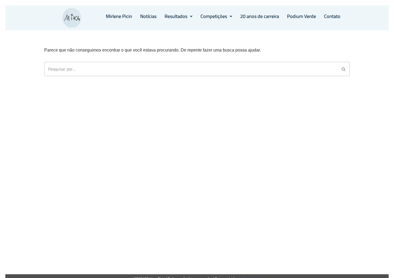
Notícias (148, 16)
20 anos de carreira (259, 16)
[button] (178, 16)
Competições (213, 16)
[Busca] (344, 69)
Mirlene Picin (119, 16)
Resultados (176, 16)
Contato (332, 16)
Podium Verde (301, 16)
